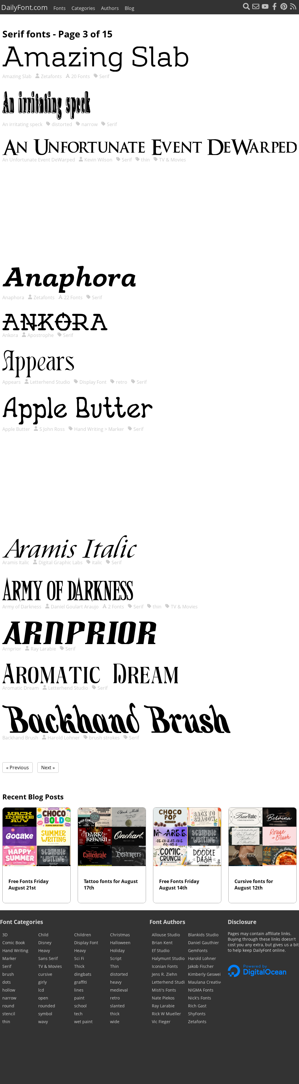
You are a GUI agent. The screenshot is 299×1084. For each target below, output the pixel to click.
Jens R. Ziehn (164, 974)
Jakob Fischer (201, 966)
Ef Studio (160, 950)
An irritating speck (23, 124)
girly (42, 982)
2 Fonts (115, 606)
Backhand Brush (20, 737)
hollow (8, 990)
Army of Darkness (22, 606)
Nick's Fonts (199, 998)
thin (145, 159)
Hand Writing (15, 950)
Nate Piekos (163, 998)
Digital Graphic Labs (60, 562)
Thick (79, 966)
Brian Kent (162, 942)
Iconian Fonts (165, 966)
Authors (110, 8)
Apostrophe (40, 335)
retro (121, 382)
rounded (46, 1006)
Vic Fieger (161, 1021)
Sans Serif (48, 958)
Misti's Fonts (164, 990)
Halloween (120, 942)
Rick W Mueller (166, 1013)
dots (6, 982)
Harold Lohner (63, 737)
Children (82, 934)
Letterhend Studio (49, 382)
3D (5, 934)
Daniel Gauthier (203, 942)
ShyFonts (197, 1013)
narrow (89, 124)
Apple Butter (16, 429)
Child (43, 934)
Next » (48, 767)
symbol (45, 1013)
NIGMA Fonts (200, 990)
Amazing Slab (17, 76)
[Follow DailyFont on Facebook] (274, 7)
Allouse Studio (166, 934)
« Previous (17, 767)
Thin (114, 966)
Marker (9, 958)
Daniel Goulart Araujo (74, 606)
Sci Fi (79, 958)
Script (115, 958)
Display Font (92, 382)
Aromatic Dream (21, 688)
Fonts (59, 8)
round (8, 1006)
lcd (41, 990)
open (43, 998)
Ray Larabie (42, 649)
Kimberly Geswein (204, 974)
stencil (8, 1013)
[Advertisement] (149, 220)
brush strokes (104, 737)
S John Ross (51, 429)
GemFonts (198, 950)
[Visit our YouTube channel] (265, 7)
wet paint (83, 1021)
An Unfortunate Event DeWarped (39, 159)
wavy (43, 1021)
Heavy (44, 950)
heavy (115, 982)
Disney (44, 942)
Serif (103, 76)
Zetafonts (51, 76)
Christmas (120, 934)
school (80, 1006)
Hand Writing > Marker (98, 429)
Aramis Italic (16, 562)
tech (78, 1013)
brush (8, 974)
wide (114, 1021)
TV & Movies (172, 159)
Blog (129, 8)
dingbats (82, 974)
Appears (12, 382)
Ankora (10, 335)
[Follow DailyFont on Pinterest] (283, 7)
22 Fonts (73, 297)
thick (114, 1013)
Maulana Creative (204, 982)
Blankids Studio (203, 934)
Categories (83, 8)
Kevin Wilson (97, 159)
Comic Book (13, 942)
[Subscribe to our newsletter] (255, 7)
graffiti (80, 982)
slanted (117, 1006)
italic (96, 562)
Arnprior (12, 649)
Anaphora (13, 297)
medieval (119, 990)
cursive (45, 974)
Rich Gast (197, 1006)
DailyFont (24, 7)
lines (79, 990)
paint (79, 998)
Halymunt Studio (168, 958)
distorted (61, 124)
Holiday (117, 950)
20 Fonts (80, 76)
